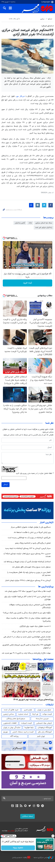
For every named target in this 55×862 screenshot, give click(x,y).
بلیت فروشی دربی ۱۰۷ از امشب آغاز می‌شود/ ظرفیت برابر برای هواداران (27, 598)
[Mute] (10, 266)
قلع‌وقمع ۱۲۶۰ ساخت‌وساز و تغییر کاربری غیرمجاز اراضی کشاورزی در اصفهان (26, 646)
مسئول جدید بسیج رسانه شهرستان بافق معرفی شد (31, 567)
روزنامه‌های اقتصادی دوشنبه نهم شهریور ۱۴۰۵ (32, 699)
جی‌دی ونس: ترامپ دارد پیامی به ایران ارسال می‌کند (31, 631)
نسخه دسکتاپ (27, 816)
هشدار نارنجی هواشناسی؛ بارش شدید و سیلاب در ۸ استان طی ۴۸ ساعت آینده (27, 638)
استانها (50, 19)
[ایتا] (12, 806)
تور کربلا (35, 714)
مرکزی (42, 19)
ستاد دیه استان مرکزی (43, 222)
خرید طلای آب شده (11, 709)
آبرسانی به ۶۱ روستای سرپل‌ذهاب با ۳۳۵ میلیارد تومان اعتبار (28, 580)
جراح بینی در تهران (44, 709)
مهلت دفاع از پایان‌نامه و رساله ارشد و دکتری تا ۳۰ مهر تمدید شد (26, 653)
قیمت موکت (47, 714)
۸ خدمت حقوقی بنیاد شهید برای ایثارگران (35, 626)
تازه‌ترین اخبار (47, 522)
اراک (30, 222)
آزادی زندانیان (20, 222)
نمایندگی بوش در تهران (11, 727)
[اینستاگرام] (34, 806)
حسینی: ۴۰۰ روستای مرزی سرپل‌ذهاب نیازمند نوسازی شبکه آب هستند (27, 555)
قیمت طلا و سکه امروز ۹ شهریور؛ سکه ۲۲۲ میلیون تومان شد (28, 591)
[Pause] (5, 266)
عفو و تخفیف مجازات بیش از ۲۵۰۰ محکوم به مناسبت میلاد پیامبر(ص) (28, 619)
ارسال (5, 484)
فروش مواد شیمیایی (44, 723)
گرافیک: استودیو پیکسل (20, 857)
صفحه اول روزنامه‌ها (43, 659)
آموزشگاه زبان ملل (45, 731)
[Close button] (52, 835)
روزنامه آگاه (14, 736)
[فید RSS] (21, 806)
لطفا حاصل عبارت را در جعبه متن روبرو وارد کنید (35, 473)
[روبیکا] (25, 806)
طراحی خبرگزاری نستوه (41, 857)
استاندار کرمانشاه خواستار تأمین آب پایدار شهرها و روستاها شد (27, 561)
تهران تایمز (41, 736)
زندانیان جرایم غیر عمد (43, 227)
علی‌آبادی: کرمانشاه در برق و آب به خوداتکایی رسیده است (29, 537)
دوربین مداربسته (42, 718)
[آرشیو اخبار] (17, 806)
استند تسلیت (23, 714)
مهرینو (5, 731)
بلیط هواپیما (29, 727)
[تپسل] (3, 238)
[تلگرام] (42, 806)
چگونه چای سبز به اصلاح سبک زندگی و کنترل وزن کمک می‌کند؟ (27, 612)
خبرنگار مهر (20, 96)
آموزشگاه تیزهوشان (45, 727)
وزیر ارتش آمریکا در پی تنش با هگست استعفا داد (32, 532)
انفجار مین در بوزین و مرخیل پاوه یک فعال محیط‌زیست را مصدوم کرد (29, 574)
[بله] (38, 806)
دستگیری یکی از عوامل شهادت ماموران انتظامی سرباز (31, 527)
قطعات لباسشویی (9, 723)
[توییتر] (30, 806)
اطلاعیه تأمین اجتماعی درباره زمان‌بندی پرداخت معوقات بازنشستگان (30, 606)
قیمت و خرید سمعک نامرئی (22, 731)
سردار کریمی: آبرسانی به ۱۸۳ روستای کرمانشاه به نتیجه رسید (28, 548)
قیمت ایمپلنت (26, 723)
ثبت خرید (27, 283)
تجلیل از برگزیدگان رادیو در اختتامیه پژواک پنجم (33, 543)
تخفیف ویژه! (18, 847)
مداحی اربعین (8, 714)
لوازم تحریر (28, 709)
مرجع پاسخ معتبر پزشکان (15, 718)
